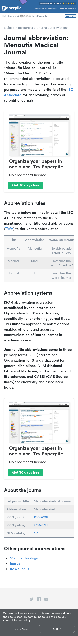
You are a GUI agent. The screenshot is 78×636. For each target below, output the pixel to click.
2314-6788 (41, 525)
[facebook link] (39, 600)
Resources (25, 28)
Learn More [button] (21, 629)
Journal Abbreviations (52, 28)
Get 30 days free (25, 185)
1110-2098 (41, 517)
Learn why (70, 16)
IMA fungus (19, 569)
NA (36, 533)
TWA (9, 228)
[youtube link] (46, 600)
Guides (9, 28)
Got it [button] (57, 629)
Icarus (15, 563)
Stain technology (24, 558)
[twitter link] (32, 600)
